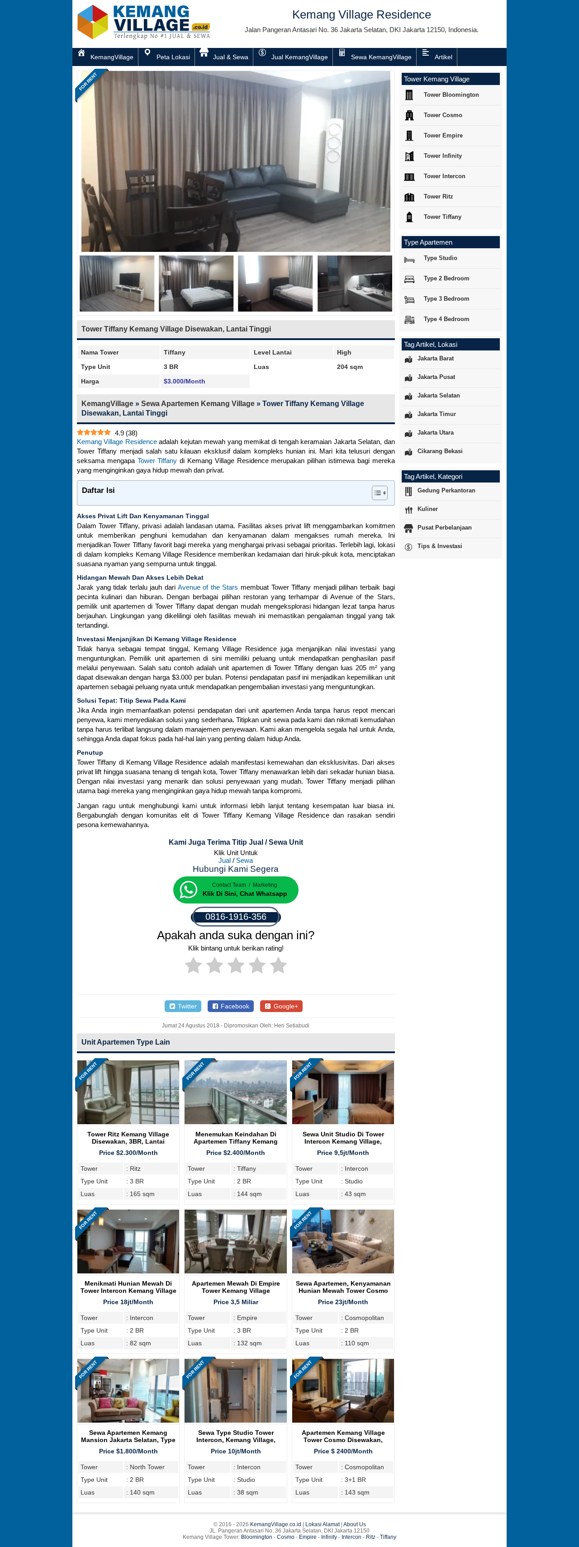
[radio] (193, 967)
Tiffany (388, 1537)
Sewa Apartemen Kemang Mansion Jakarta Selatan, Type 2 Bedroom (128, 1440)
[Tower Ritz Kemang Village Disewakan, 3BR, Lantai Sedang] (128, 1122)
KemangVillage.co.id (275, 1524)
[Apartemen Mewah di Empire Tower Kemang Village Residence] (235, 1271)
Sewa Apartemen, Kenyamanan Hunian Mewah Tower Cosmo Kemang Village (343, 1290)
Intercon (351, 1537)
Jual (224, 860)
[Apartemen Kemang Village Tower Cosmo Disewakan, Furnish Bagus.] (343, 1420)
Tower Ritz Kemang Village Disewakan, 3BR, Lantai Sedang (128, 1141)
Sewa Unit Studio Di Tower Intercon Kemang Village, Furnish (343, 1141)
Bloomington (256, 1537)
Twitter (186, 1006)
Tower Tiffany (157, 460)
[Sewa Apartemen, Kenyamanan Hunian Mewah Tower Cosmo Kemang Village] (343, 1271)
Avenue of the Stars (208, 587)
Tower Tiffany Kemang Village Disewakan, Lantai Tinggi (176, 329)
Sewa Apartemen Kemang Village (198, 403)
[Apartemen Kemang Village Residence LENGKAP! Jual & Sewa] (145, 37)
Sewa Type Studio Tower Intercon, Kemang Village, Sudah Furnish (235, 1440)
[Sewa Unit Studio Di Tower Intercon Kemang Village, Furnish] (343, 1122)
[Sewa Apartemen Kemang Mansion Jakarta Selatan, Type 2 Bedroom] (128, 1420)
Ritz (370, 1537)
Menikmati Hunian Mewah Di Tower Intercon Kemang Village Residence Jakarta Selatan (128, 1290)
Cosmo (285, 1537)
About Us (354, 1524)
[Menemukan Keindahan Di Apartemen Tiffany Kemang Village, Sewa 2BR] (235, 1122)
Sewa (244, 860)
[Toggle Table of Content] (375, 493)
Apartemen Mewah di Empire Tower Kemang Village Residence (236, 1290)
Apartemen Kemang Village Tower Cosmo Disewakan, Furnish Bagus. (343, 1440)
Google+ (285, 1006)
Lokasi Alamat (322, 1524)
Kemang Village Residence (117, 441)
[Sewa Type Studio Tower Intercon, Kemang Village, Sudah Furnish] (235, 1420)
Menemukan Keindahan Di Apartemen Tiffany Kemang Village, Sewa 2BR (236, 1141)
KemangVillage (107, 403)
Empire (308, 1537)
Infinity (329, 1537)
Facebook (234, 1006)
